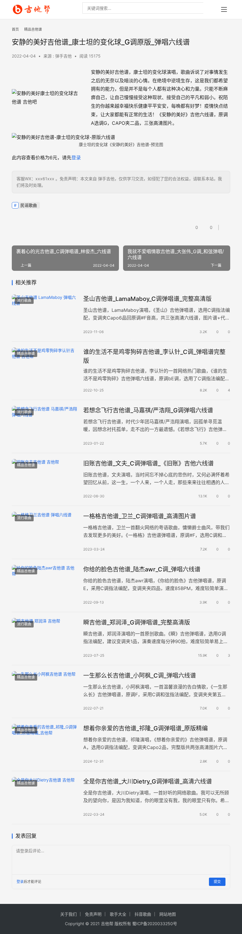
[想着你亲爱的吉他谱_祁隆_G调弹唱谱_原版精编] (44, 744)
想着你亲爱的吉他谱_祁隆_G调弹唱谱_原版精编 (145, 728)
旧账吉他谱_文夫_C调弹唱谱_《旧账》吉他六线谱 (148, 463)
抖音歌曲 (143, 914)
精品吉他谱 (26, 353)
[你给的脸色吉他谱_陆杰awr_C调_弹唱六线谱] (44, 585)
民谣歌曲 (28, 205)
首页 (15, 29)
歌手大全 (118, 914)
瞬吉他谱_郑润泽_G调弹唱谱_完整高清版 (136, 622)
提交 (217, 881)
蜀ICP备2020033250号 (154, 923)
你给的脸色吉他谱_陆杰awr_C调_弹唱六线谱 (141, 569)
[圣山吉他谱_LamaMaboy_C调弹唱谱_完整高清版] (44, 314)
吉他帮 (107, 923)
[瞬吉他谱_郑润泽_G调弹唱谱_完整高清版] (44, 638)
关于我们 (68, 914)
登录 (76, 157)
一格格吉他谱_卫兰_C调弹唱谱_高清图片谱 (139, 516)
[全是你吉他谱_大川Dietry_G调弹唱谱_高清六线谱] (44, 797)
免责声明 (93, 914)
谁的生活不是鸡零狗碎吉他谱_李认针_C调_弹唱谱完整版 (154, 356)
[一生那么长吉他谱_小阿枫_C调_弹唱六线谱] (44, 691)
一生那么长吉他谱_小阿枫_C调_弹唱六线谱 (139, 675)
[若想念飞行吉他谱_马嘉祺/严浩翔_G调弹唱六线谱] (44, 426)
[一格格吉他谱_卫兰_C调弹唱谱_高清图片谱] (44, 532)
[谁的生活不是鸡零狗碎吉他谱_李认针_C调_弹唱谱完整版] (44, 368)
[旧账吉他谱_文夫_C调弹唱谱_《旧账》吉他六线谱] (44, 479)
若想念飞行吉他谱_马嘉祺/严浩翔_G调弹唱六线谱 (148, 410)
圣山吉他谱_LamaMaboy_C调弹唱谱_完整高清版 (147, 298)
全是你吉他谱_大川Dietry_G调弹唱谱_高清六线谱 (147, 781)
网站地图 (167, 914)
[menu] (224, 9)
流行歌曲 (24, 300)
